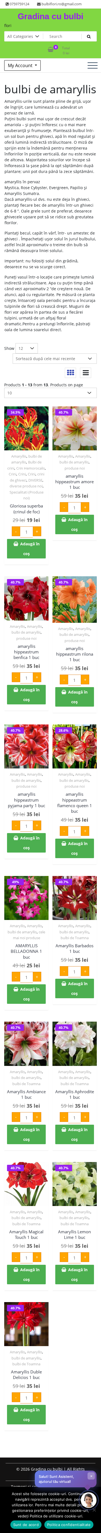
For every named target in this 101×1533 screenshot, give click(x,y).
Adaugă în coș (30, 548)
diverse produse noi (26, 486)
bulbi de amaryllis (74, 462)
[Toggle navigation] (92, 65)
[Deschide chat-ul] (89, 1500)
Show (9, 348)
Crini (12, 474)
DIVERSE (35, 480)
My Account (21, 65)
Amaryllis (18, 456)
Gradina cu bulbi (50, 16)
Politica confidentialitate (69, 1524)
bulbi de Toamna (75, 937)
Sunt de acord (26, 1524)
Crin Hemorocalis (30, 468)
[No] (94, 1510)
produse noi (75, 468)
